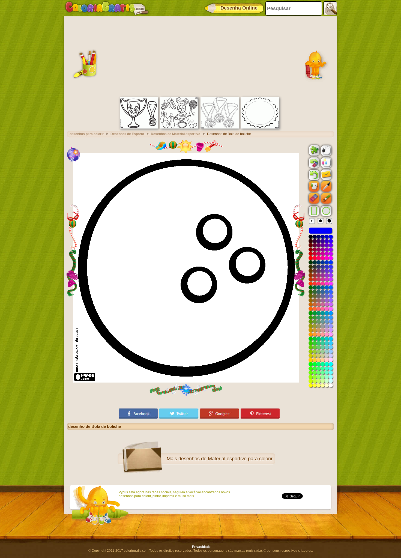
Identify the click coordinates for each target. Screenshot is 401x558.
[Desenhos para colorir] (107, 8)
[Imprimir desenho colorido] (326, 162)
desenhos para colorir (87, 134)
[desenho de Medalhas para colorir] (219, 127)
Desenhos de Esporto (127, 134)
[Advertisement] (200, 56)
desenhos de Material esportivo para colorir (225, 458)
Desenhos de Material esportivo (175, 134)
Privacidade (201, 547)
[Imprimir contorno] (326, 150)
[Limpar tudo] (313, 162)
